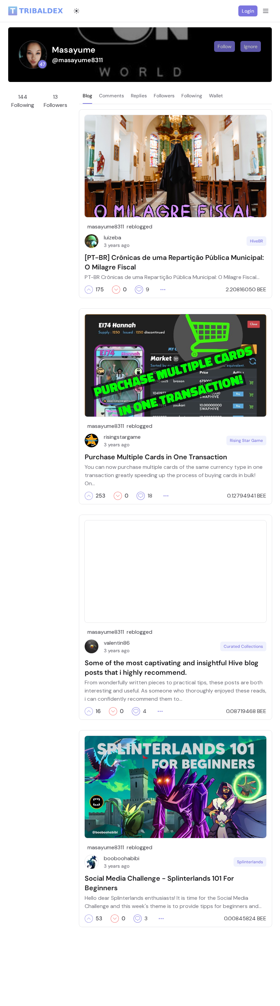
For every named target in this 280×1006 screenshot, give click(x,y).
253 (101, 496)
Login (248, 11)
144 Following (22, 101)
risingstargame (122, 437)
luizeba (112, 237)
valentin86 (117, 642)
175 (100, 289)
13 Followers (55, 101)
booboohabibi (121, 858)
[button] (89, 289)
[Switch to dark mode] (76, 11)
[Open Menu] (266, 11)
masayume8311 (105, 226)
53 (99, 918)
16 (98, 711)
